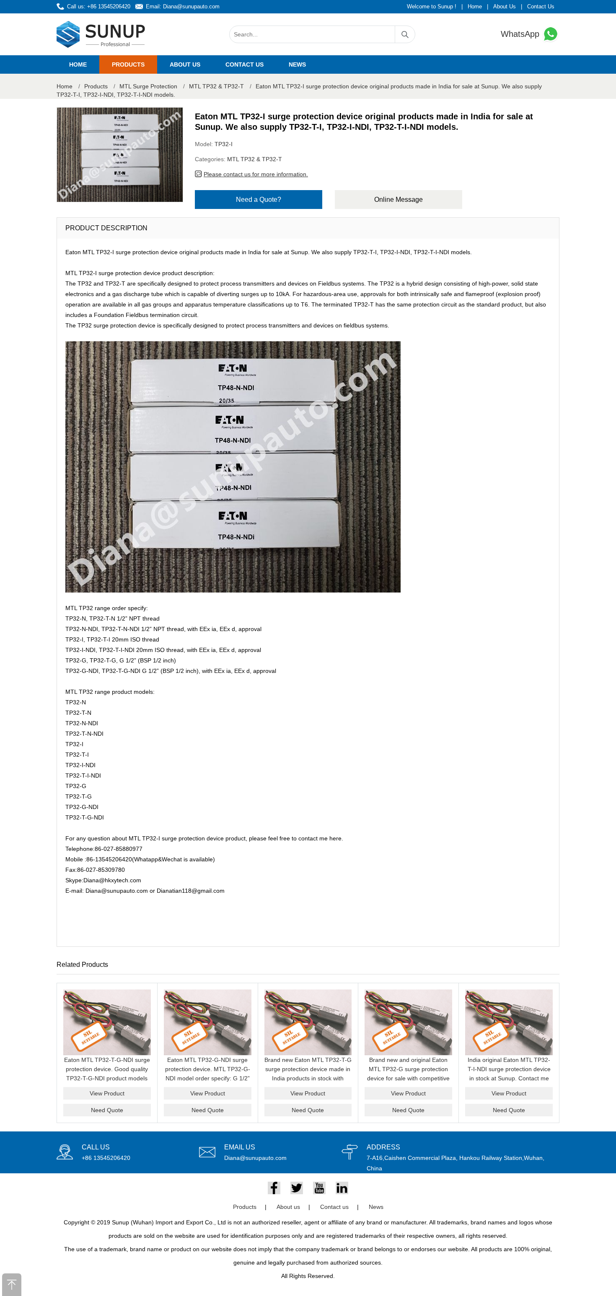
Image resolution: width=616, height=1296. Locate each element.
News (297, 64)
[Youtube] (319, 1188)
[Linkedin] (341, 1188)
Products (128, 64)
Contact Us (540, 6)
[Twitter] (296, 1188)
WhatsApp (521, 34)
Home (475, 6)
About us (185, 64)
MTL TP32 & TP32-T (216, 86)
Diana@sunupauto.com (191, 6)
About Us (504, 6)
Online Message (398, 199)
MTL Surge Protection (148, 86)
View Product (107, 1093)
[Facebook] (274, 1188)
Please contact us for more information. (256, 174)
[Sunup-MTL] (101, 34)
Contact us (244, 64)
